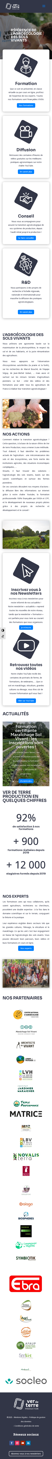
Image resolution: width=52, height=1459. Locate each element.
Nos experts (26, 948)
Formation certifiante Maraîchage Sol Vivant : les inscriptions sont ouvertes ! (26, 736)
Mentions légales (21, 1417)
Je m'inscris (26, 627)
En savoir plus (26, 171)
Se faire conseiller (26, 238)
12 (39, 781)
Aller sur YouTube (26, 700)
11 (36, 781)
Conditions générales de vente (27, 1426)
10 (34, 781)
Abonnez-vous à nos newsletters (26, 1453)
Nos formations (26, 105)
